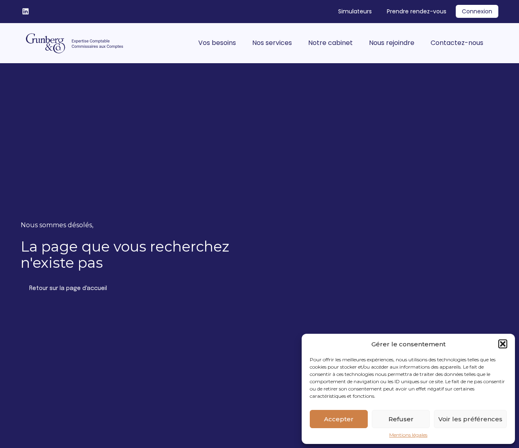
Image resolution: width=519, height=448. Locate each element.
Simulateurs (355, 11)
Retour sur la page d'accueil (68, 288)
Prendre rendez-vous (416, 11)
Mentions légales (408, 435)
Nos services (272, 42)
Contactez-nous (457, 42)
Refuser (401, 419)
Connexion (477, 11)
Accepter (339, 419)
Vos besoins (217, 42)
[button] (503, 344)
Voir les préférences (470, 419)
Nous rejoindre (391, 42)
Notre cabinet (330, 42)
